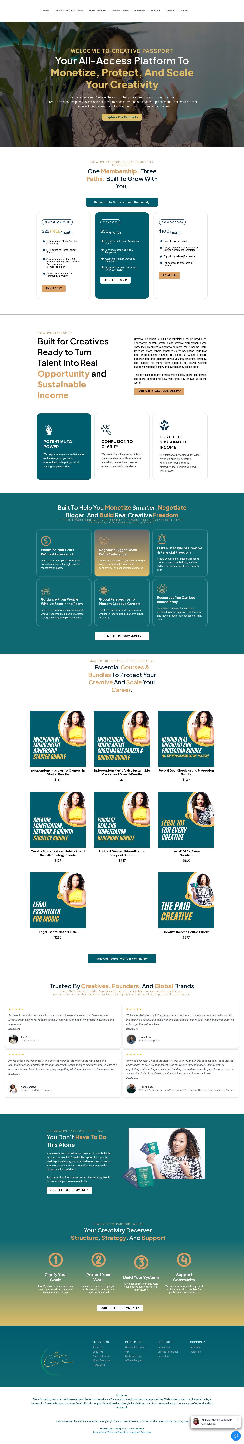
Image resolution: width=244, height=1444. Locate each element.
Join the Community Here (176, 1421)
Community (164, 1347)
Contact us (163, 1356)
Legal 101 (98, 1351)
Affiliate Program (134, 1360)
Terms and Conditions (118, 1432)
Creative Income (101, 1356)
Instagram (195, 1351)
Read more (14, 1029)
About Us (98, 1347)
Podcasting (99, 1365)
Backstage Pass (133, 1356)
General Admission (135, 1347)
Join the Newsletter (168, 1351)
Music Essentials (101, 1360)
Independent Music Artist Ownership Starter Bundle (57, 772)
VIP (127, 1351)
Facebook (195, 1347)
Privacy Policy (99, 1432)
